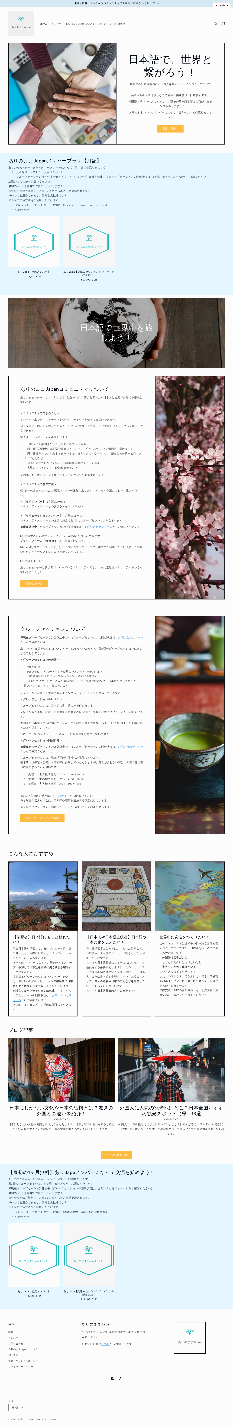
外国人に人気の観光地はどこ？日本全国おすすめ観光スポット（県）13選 (171, 1111)
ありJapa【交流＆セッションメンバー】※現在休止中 (89, 273)
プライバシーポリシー (20, 1366)
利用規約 (13, 1355)
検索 (10, 1332)
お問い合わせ (15, 1343)
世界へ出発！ (170, 128)
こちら (105, 1344)
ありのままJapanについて (23, 1349)
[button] (215, 23)
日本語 (15, 1407)
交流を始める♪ (34, 583)
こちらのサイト (60, 795)
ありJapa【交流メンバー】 (34, 271)
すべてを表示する (116, 1154)
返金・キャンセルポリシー (23, 1361)
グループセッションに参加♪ (42, 818)
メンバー (13, 1337)
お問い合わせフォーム (167, 177)
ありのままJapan (26, 1419)
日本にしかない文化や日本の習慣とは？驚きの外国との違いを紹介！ (61, 1111)
